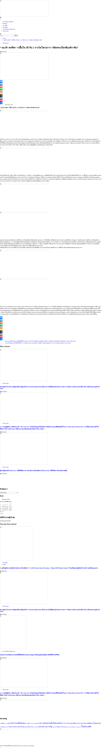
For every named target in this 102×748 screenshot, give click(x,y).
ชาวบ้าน (67, 723)
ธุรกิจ (4, 564)
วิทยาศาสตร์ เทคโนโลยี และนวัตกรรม (20, 727)
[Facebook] (51, 81)
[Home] (0, 17)
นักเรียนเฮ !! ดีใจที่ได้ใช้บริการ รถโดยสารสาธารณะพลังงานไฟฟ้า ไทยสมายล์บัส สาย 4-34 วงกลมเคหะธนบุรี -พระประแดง (38, 343)
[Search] (0, 33)
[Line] (51, 88)
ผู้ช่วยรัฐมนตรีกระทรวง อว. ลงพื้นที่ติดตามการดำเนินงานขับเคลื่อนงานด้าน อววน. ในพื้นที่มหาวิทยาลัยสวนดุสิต (33, 470)
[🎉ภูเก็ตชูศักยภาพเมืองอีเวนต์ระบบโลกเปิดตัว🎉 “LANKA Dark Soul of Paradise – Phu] (17, 559)
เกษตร (69, 726)
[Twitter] (51, 84)
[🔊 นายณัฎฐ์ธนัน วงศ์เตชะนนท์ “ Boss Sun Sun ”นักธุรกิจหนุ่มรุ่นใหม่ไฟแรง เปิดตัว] (24, 420)
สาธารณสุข (35, 726)
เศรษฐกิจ (73, 726)
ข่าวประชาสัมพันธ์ (35, 723)
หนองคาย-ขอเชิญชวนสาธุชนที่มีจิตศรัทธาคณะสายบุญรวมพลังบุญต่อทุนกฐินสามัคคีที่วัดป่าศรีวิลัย (29, 655)
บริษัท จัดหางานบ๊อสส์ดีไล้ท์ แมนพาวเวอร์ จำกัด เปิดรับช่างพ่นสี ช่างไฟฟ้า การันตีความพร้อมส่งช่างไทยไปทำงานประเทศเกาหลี (40, 341)
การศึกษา (2, 723)
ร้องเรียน (6, 726)
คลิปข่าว (5, 23)
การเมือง (8, 723)
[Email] (51, 91)
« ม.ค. (1, 513)
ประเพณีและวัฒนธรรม (9, 29)
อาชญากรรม (59, 727)
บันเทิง (82, 723)
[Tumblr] (51, 96)
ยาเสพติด (2, 726)
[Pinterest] (51, 100)
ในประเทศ (5, 31)
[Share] (51, 103)
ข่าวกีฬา (5, 25)
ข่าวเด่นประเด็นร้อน (8, 21)
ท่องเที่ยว (5, 27)
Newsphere (24, 745)
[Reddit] (51, 86)
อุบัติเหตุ (65, 726)
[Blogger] (51, 93)
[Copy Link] (51, 98)
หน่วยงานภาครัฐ (45, 727)
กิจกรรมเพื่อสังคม (18, 723)
